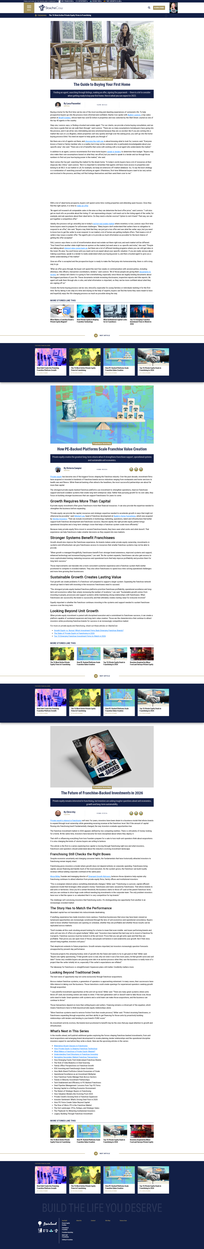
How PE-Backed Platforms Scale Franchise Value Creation (71, 16)
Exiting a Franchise (67, 1240)
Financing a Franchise (65, 1228)
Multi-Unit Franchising (65, 1236)
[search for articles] (150, 7)
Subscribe (159, 8)
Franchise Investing (102, 443)
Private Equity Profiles (102, 79)
